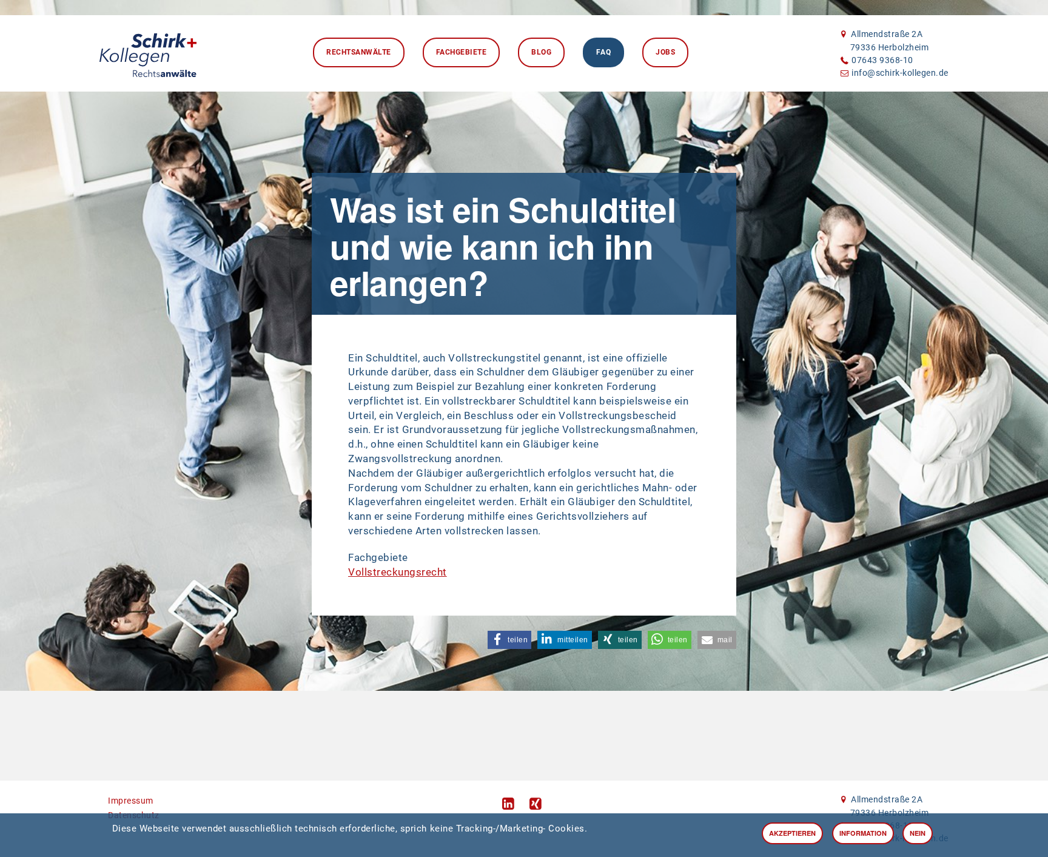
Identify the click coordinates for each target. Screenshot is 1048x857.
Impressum (130, 800)
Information (863, 833)
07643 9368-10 (882, 60)
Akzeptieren (792, 833)
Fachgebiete (461, 52)
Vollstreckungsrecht (397, 572)
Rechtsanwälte (358, 52)
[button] (509, 640)
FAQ (603, 52)
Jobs (665, 52)
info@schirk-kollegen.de (900, 73)
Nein (917, 833)
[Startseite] (147, 52)
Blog (541, 52)
